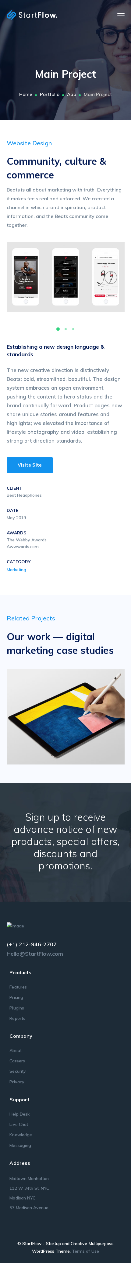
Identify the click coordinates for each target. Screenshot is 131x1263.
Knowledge (20, 1134)
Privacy (16, 1082)
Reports (17, 1018)
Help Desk (19, 1114)
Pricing (16, 997)
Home (25, 94)
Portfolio (49, 94)
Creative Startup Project (74, 715)
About (15, 1050)
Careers (17, 1061)
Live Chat (18, 1124)
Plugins (16, 1008)
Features (18, 987)
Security (17, 1071)
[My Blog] (32, 15)
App (71, 94)
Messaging (20, 1145)
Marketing (16, 569)
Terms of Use (85, 1251)
